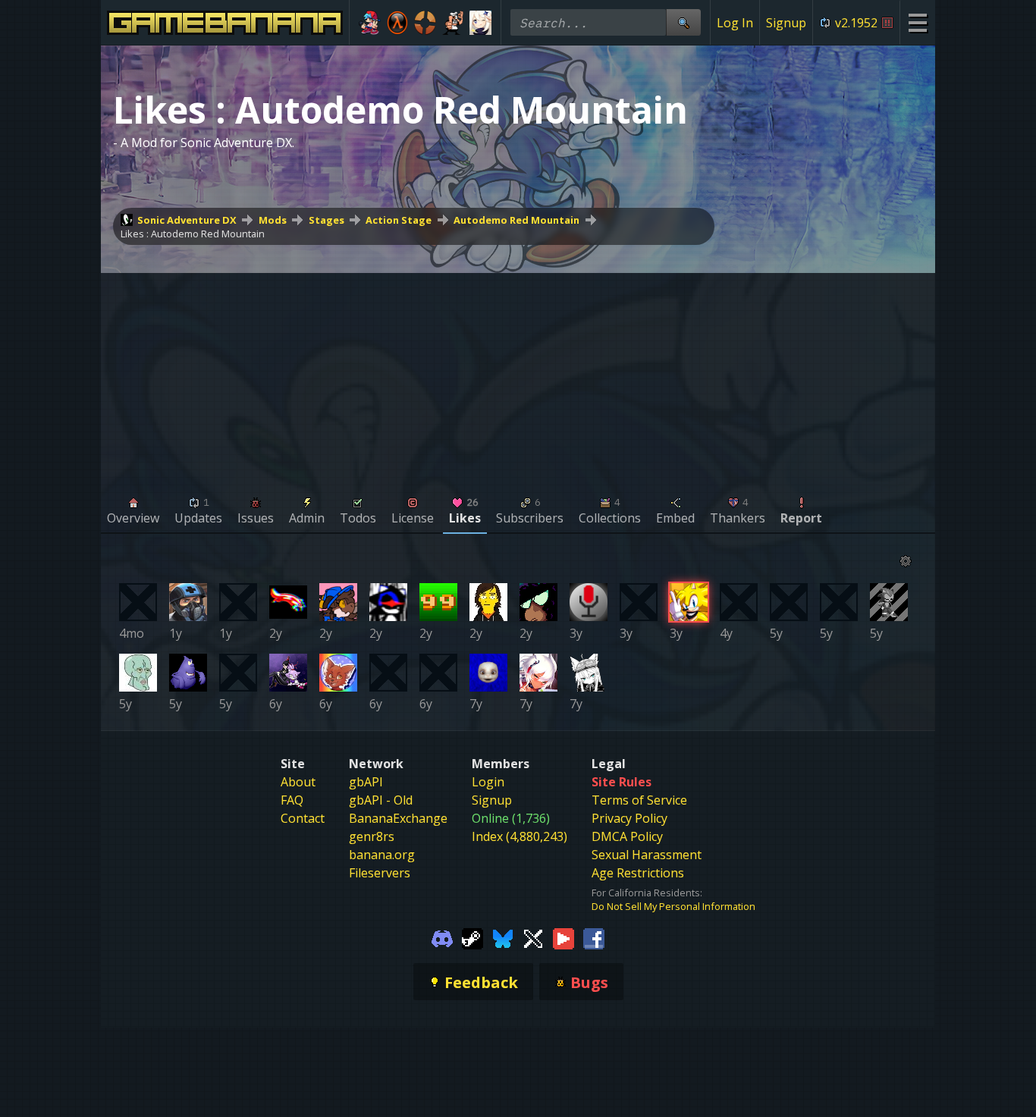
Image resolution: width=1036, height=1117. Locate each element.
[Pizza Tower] (453, 23)
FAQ (292, 800)
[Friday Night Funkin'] (370, 23)
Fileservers (379, 872)
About (298, 781)
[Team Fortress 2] (425, 23)
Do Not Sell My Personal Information (673, 906)
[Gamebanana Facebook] (594, 937)
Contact (303, 818)
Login (488, 781)
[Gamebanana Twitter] (533, 937)
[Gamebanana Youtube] (563, 937)
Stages (326, 220)
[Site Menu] (917, 22)
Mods (273, 220)
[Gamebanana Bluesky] (503, 937)
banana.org (382, 854)
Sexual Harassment (647, 854)
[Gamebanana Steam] (472, 937)
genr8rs (371, 836)
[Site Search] (683, 22)
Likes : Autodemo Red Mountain (193, 233)
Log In (735, 22)
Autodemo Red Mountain (516, 220)
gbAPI (366, 781)
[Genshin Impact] (480, 23)
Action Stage (399, 220)
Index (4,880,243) (519, 836)
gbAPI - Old (381, 800)
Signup (786, 22)
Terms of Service (639, 800)
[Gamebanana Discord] (442, 937)
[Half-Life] (398, 23)
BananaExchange (398, 818)
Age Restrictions (638, 872)
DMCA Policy (627, 836)
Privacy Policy (629, 818)
